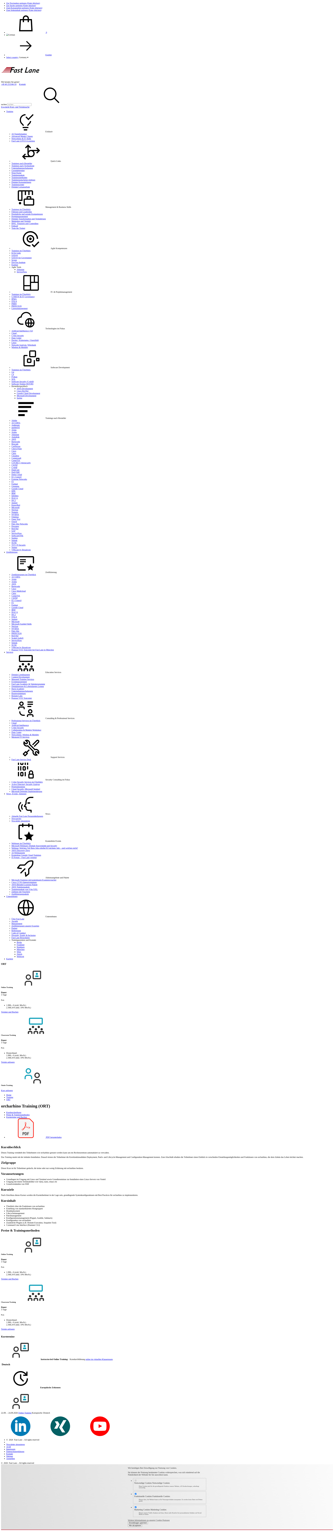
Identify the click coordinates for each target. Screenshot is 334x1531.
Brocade (14, 444)
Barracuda (15, 442)
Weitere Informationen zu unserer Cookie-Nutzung (149, 1520)
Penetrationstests (18, 787)
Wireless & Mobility (19, 347)
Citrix (13, 453)
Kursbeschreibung (13, 1112)
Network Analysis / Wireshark (23, 345)
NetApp (14, 510)
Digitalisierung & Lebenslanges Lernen (27, 686)
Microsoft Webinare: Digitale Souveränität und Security (34, 846)
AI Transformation (19, 134)
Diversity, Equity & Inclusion (23, 935)
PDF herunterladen (53, 1137)
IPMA (14, 299)
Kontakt (22, 84)
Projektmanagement (19, 216)
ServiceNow (22, 272)
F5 (12, 482)
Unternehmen (11, 896)
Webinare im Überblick (21, 843)
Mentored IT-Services (20, 737)
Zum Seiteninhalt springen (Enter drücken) (23, 10)
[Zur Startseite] (20, 79)
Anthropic (15, 425)
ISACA (14, 498)
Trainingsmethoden (19, 177)
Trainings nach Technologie (22, 166)
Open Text (15, 519)
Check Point (16, 449)
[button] (23, 57)
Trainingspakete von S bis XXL (24, 889)
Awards (14, 921)
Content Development (20, 677)
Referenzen (16, 931)
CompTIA (15, 460)
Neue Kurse (16, 173)
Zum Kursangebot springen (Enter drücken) (24, 8)
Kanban (14, 265)
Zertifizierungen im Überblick (23, 575)
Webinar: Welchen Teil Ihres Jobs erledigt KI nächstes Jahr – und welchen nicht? (44, 848)
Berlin (19, 942)
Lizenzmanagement (19, 308)
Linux (13, 343)
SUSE (14, 543)
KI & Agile (16, 253)
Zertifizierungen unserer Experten (25, 926)
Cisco (13, 451)
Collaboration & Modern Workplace (26, 730)
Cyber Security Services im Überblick (27, 782)
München (21, 949)
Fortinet (14, 484)
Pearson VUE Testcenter (21, 698)
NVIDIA (15, 514)
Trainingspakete (18, 175)
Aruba (14, 432)
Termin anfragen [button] (8, 1062)
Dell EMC (15, 472)
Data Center (16, 338)
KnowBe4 (15, 505)
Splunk (14, 540)
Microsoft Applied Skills (21, 624)
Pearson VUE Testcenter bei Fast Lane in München (32, 650)
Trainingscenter (17, 185)
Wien (19, 952)
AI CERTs (15, 423)
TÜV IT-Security (18, 545)
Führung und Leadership (21, 212)
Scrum (14, 260)
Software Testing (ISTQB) (22, 384)
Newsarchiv (16, 818)
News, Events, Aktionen (16, 794)
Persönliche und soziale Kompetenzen (27, 214)
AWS (13, 439)
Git (12, 372)
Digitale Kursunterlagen (21, 182)
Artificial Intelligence (20, 725)
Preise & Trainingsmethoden (18, 1115)
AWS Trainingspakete (20, 887)
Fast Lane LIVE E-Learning (23, 141)
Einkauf (14, 226)
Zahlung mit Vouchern (20, 892)
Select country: (12, 57)
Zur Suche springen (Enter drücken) (21, 5)
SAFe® (14, 255)
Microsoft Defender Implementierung (26, 791)
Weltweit (20, 956)
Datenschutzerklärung (15, 1451)
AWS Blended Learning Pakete (24, 885)
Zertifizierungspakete (20, 894)
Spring (19, 398)
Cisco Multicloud (18, 591)
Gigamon (15, 486)
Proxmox (15, 526)
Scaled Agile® (17, 638)
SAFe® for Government (21, 258)
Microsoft (15, 507)
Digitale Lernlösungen (20, 675)
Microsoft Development (26, 396)
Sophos (14, 538)
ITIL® (14, 301)
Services (9, 652)
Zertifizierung (11, 552)
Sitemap (9, 1456)
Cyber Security (17, 335)
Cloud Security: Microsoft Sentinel (25, 789)
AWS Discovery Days (20, 850)
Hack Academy (17, 689)
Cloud (14, 333)
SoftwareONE (17, 536)
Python (14, 377)
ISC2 (13, 500)
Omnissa (15, 517)
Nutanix (14, 512)
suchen (4, 104)
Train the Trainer (18, 228)
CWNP (14, 465)
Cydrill (14, 467)
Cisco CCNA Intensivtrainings (24, 882)
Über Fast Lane (17, 919)
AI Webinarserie (18, 853)
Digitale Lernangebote (20, 187)
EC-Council (16, 477)
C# (12, 374)
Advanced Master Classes (22, 136)
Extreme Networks (19, 479)
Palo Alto (15, 631)
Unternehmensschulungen (22, 168)
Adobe (14, 420)
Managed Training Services (22, 679)
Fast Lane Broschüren (20, 938)
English (48, 55)
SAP (13, 531)
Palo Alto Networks (19, 524)
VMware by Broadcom (21, 550)
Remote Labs (16, 696)
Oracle (14, 521)
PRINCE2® (16, 306)
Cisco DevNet (22, 391)
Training (9, 111)
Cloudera (15, 456)
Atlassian (20, 269)
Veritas (14, 547)
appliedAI (15, 427)
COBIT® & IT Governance (23, 297)
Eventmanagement (19, 682)
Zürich (19, 954)
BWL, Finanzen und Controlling (24, 223)
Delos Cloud (16, 474)
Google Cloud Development (28, 393)
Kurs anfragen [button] (7, 1090)
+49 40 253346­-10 (8, 84)
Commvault (16, 458)
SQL (13, 379)
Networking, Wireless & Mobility (25, 735)
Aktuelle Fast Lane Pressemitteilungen (27, 816)
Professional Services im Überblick (25, 721)
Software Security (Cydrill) (22, 381)
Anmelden (10, 1458)
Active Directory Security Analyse (25, 784)
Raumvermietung (18, 693)
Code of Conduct (18, 933)
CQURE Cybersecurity (21, 463)
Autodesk (15, 437)
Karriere (9, 959)
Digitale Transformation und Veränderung (28, 219)
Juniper (14, 503)
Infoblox (15, 496)
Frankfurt (20, 945)
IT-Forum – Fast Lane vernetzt (24, 857)
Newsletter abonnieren (20, 821)
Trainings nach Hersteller (21, 163)
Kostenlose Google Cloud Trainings (26, 855)
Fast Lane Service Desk (21, 759)
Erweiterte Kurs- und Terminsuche (15, 107)
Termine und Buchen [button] (9, 1012)
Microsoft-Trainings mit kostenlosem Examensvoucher (33, 880)
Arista (13, 430)
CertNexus (15, 446)
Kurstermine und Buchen (16, 1117)
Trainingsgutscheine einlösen (23, 180)
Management (16, 923)
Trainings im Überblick (21, 209)
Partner (14, 928)
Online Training (25, 1413)
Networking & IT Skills (21, 139)
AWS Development (25, 389)
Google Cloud (17, 489)
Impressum (10, 1449)
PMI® (14, 304)
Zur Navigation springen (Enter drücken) (23, 3)
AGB (8, 1447)
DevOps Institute (18, 262)
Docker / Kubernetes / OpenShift (25, 340)
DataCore (15, 470)
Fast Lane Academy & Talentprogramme (28, 684)
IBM (13, 493)
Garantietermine (18, 170)
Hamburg (21, 947)
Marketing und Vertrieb (21, 221)
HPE (13, 491)
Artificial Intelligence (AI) (22, 331)
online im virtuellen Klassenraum (99, 1359)
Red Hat (14, 529)
